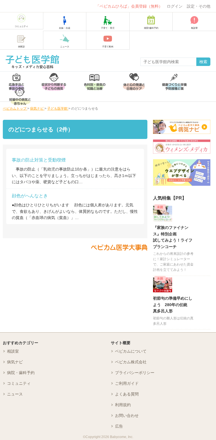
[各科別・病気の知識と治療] (94, 79)
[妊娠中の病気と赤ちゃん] (20, 94)
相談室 (13, 351)
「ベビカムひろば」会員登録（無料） (129, 6)
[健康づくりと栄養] (174, 79)
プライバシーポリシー (134, 372)
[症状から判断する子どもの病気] (53, 79)
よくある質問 (127, 394)
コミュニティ (19, 383)
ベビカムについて (131, 351)
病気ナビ (15, 362)
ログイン (175, 6)
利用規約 (123, 405)
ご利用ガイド (127, 383)
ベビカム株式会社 (131, 362)
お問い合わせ (127, 415)
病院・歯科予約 (21, 372)
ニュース (15, 394)
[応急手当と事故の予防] (16, 79)
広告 (119, 426)
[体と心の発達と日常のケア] (134, 79)
